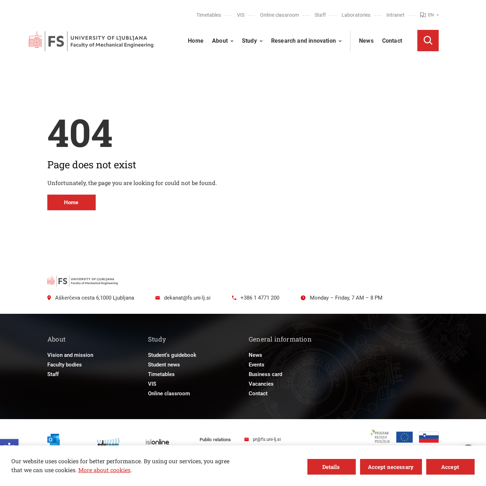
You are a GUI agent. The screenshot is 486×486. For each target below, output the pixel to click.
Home (196, 40)
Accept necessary (390, 466)
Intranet (395, 15)
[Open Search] (428, 40)
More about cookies (104, 470)
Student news (164, 364)
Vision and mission (70, 355)
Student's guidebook (172, 355)
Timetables (208, 15)
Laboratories (356, 15)
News (366, 40)
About (220, 40)
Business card (265, 374)
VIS (240, 15)
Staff (320, 15)
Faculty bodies (64, 364)
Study (249, 40)
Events (256, 364)
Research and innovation (303, 40)
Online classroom (279, 15)
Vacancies (261, 384)
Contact (392, 40)
